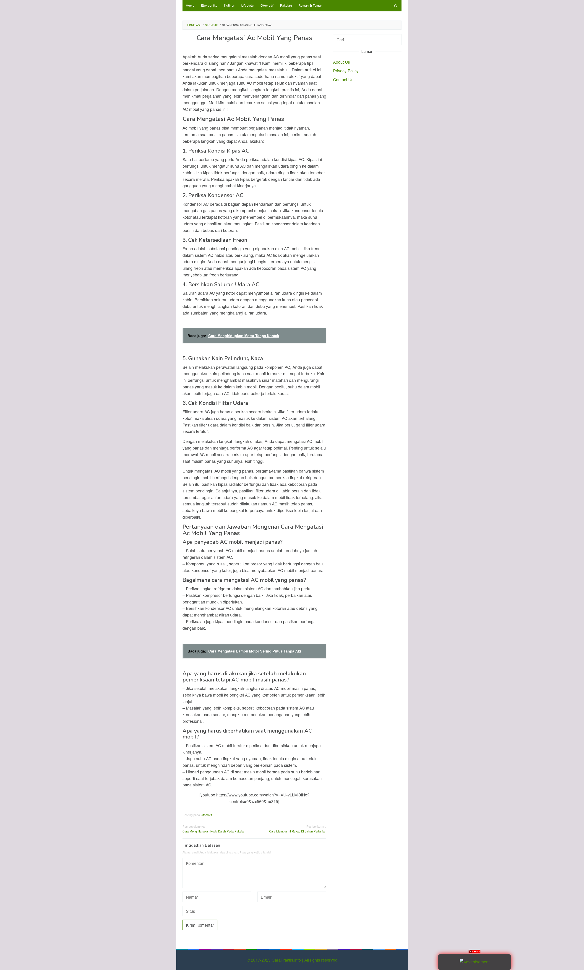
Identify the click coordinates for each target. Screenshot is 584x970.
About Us (341, 62)
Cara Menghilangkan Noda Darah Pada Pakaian (213, 828)
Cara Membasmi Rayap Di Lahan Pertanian (297, 828)
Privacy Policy (346, 70)
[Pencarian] (396, 5)
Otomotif (206, 815)
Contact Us (343, 79)
